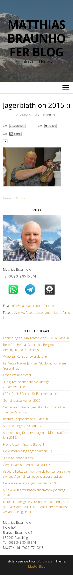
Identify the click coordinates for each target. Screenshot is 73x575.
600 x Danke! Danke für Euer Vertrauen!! (30, 393)
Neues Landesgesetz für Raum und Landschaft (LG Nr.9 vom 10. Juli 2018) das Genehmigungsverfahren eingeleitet (35, 507)
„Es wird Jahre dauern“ (18, 458)
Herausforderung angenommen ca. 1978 (31, 483)
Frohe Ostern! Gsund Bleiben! (23, 444)
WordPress (44, 561)
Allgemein (20, 197)
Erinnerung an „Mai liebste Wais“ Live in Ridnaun (36, 338)
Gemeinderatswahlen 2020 (21, 400)
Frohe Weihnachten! (17, 375)
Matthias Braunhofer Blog (36, 38)
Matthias (50, 114)
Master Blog (36, 566)
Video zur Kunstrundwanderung (25, 356)
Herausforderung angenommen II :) (27, 451)
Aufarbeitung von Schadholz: (22, 426)
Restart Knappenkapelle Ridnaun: (25, 419)
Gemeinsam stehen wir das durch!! (26, 465)
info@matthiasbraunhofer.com (32, 306)
